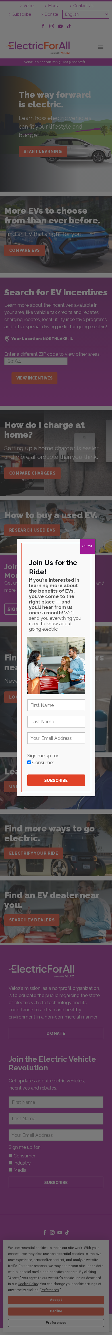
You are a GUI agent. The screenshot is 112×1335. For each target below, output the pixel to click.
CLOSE (87, 546)
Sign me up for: (43, 755)
